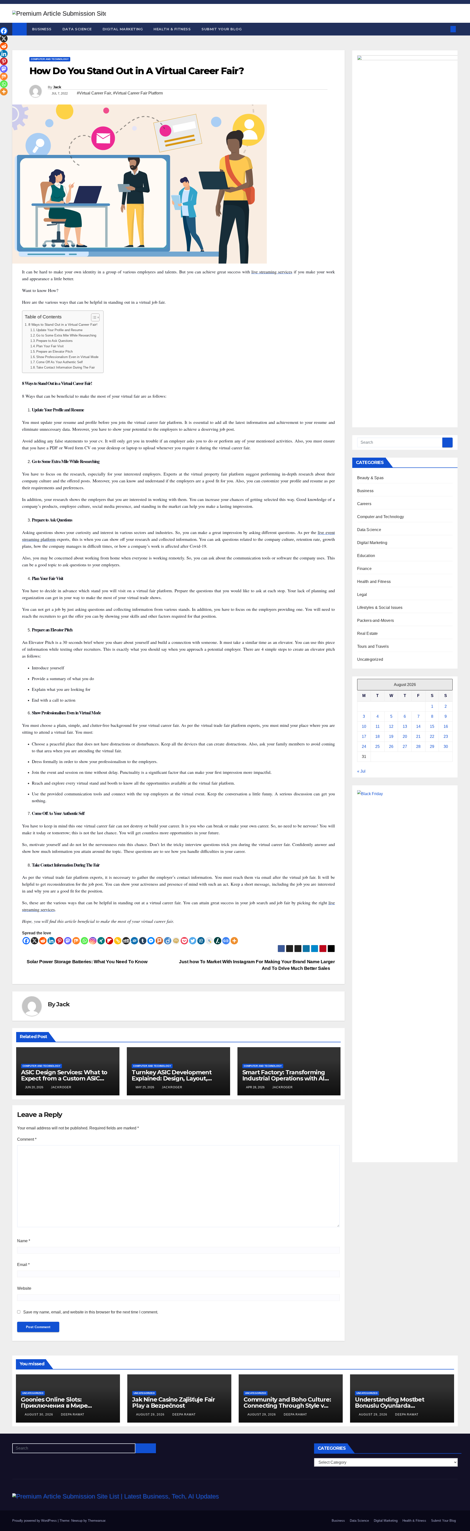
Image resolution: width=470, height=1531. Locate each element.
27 (405, 746)
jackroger (61, 1087)
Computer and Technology (50, 59)
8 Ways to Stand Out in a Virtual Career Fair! (62, 324)
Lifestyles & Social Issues (380, 607)
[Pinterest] (59, 940)
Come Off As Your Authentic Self (59, 362)
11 (378, 726)
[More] (234, 940)
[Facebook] (26, 940)
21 (418, 736)
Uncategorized (370, 659)
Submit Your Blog (221, 29)
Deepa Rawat (72, 1414)
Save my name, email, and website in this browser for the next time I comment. (90, 1312)
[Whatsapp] (84, 940)
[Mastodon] (67, 940)
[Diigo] (167, 940)
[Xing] (101, 940)
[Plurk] (159, 940)
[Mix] (76, 940)
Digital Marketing (123, 29)
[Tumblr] (142, 940)
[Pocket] (184, 940)
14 (418, 726)
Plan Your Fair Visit (50, 346)
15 (432, 726)
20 (405, 736)
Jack (57, 87)
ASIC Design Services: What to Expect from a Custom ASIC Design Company (64, 1078)
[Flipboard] (109, 940)
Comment (26, 1139)
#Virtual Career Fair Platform (138, 93)
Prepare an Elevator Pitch (54, 351)
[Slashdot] (217, 940)
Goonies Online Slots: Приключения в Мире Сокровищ (54, 1405)
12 (391, 726)
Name (23, 1241)
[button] (445, 29)
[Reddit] (43, 940)
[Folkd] (134, 940)
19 (391, 736)
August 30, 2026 (39, 1414)
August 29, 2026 (150, 1414)
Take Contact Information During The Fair (65, 367)
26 (391, 746)
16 (446, 726)
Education (366, 556)
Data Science (77, 29)
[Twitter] (192, 940)
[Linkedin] (51, 940)
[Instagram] (92, 940)
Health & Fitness (172, 29)
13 (405, 726)
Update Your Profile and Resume (59, 330)
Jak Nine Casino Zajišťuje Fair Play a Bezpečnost (173, 1402)
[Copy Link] (117, 940)
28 (418, 746)
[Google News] (226, 940)
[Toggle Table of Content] (92, 317)
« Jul (361, 771)
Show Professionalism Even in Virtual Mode (67, 357)
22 (432, 736)
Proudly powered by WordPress (35, 1520)
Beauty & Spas (370, 478)
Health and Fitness (374, 582)
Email (23, 1265)
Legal (362, 594)
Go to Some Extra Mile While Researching (66, 335)
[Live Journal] (209, 940)
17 (364, 736)
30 (446, 746)
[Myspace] (126, 940)
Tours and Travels (373, 646)
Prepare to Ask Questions (54, 341)
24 (364, 746)
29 (432, 746)
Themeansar (96, 1520)
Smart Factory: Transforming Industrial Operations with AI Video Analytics (283, 1078)
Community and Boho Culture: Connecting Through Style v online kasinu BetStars (287, 1405)
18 (377, 736)
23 (446, 736)
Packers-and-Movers (375, 620)
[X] (34, 940)
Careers (364, 504)
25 (377, 746)
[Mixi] (176, 940)
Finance (364, 569)
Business (42, 29)
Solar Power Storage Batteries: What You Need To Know (86, 961)
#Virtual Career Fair (94, 93)
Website (24, 1288)
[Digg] (201, 940)
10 (364, 726)
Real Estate (367, 633)
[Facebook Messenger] (151, 940)
